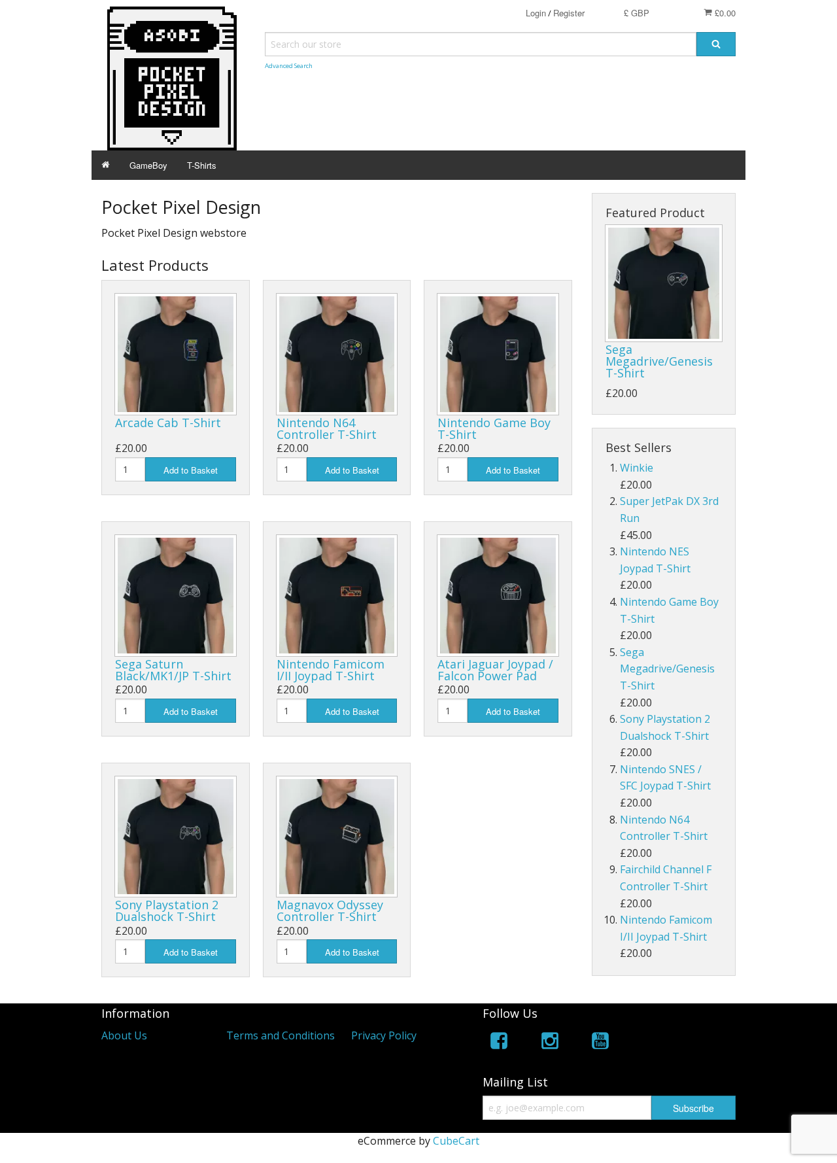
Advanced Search (289, 65)
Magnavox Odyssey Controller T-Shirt (330, 910)
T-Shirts (201, 165)
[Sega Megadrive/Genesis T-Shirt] (664, 283)
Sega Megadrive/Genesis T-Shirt (659, 361)
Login (536, 13)
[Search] (716, 44)
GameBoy (148, 165)
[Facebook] (499, 1043)
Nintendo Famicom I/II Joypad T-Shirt (330, 670)
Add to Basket (190, 470)
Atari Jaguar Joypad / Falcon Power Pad (495, 670)
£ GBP (636, 13)
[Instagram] (550, 1043)
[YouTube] (600, 1043)
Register (569, 13)
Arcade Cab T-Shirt (168, 422)
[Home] (106, 165)
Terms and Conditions (280, 1035)
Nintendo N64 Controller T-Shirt (327, 428)
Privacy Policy (384, 1035)
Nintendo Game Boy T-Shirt (494, 428)
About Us (124, 1035)
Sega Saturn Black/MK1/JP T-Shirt (173, 670)
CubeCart (456, 1141)
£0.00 (724, 13)
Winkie (636, 467)
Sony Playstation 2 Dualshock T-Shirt (166, 910)
